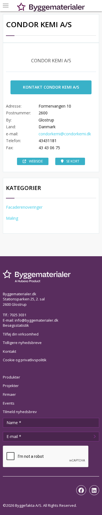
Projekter (11, 385)
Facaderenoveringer (24, 207)
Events (8, 403)
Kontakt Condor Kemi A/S (51, 87)
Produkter (11, 377)
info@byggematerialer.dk (36, 320)
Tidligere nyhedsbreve (22, 342)
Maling (12, 218)
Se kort (72, 161)
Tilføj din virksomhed (21, 334)
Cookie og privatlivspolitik (24, 359)
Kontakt (9, 351)
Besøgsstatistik (16, 325)
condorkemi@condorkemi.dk (65, 133)
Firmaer (9, 394)
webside (36, 161)
